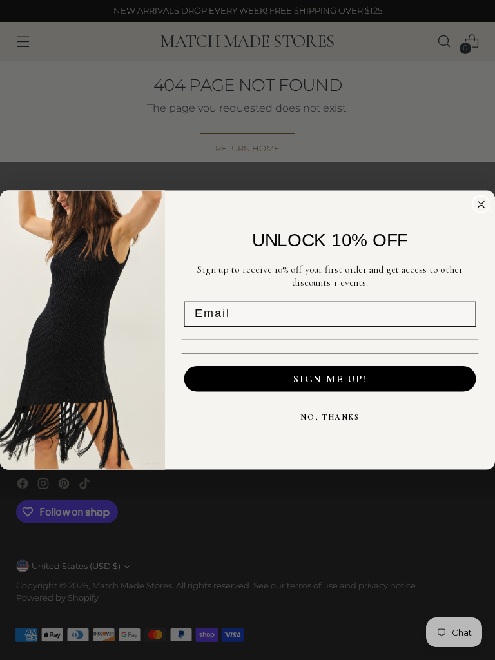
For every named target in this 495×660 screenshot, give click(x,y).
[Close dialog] (481, 204)
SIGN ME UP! (330, 379)
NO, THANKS (330, 417)
